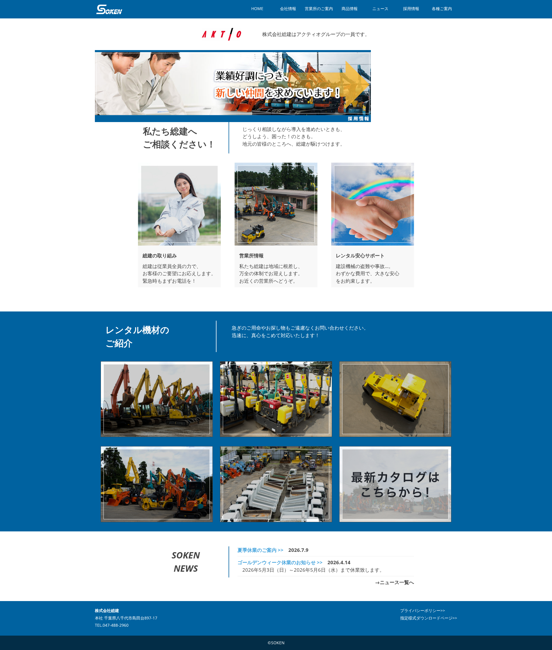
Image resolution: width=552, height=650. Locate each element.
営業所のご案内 (319, 8)
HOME (257, 8)
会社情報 (288, 8)
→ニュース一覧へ (394, 582)
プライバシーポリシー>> (422, 610)
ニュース (380, 8)
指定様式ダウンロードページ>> (428, 618)
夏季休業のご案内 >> (260, 550)
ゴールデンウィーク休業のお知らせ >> (280, 562)
